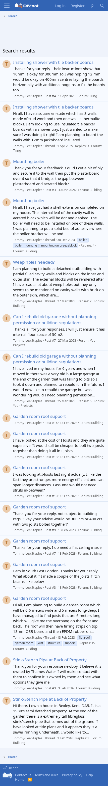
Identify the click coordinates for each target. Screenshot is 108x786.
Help (89, 775)
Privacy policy (72, 775)
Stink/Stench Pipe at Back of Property (50, 660)
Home (19, 779)
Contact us (23, 775)
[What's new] (92, 5)
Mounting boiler (29, 161)
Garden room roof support (39, 416)
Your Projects (23, 405)
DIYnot (12, 768)
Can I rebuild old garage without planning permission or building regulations (54, 320)
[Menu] (7, 6)
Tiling (93, 96)
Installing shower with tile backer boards (53, 62)
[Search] (102, 5)
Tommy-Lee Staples (27, 96)
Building (95, 189)
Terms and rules (46, 775)
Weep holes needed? (34, 262)
